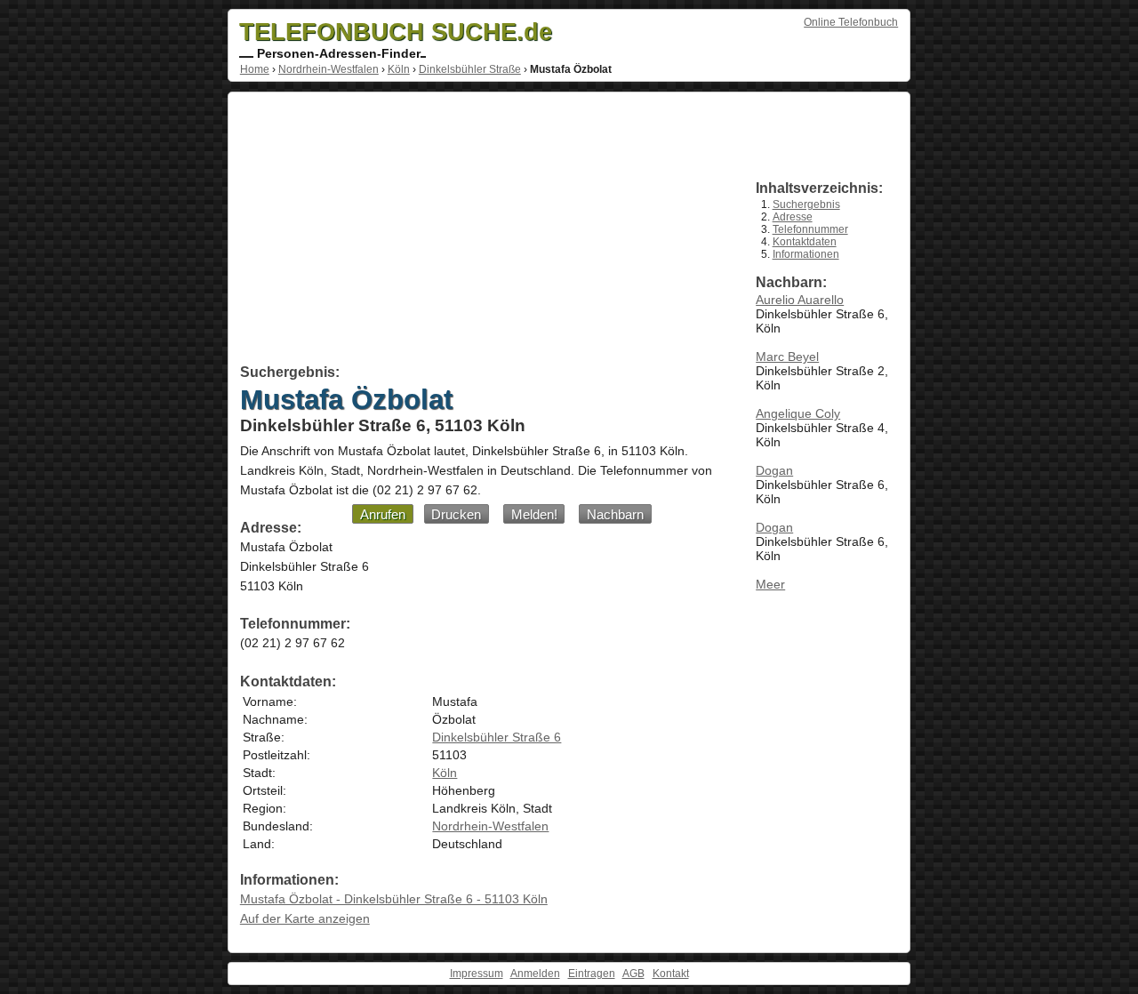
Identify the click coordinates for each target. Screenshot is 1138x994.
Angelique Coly (798, 413)
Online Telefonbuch (851, 22)
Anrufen (382, 514)
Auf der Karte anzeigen (305, 918)
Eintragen (591, 973)
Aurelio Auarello (800, 300)
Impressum (476, 973)
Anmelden (535, 973)
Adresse (793, 217)
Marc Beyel (787, 356)
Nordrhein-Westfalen (328, 69)
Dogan (774, 470)
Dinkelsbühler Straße (470, 69)
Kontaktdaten (805, 242)
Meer (770, 584)
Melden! (534, 514)
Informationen (806, 254)
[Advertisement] (478, 231)
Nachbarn (615, 514)
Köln (399, 69)
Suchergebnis (806, 204)
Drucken (456, 514)
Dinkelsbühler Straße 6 (496, 737)
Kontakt (671, 973)
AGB (633, 973)
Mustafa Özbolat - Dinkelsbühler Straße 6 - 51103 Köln (394, 899)
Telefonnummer (810, 229)
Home (254, 69)
